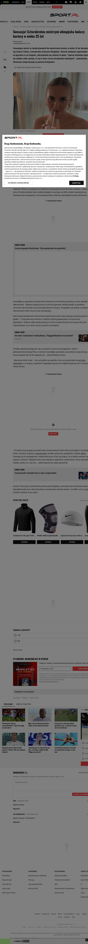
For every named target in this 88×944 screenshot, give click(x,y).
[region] (44, 161)
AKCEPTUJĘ (76, 183)
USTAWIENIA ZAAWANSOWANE (18, 183)
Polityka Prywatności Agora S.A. (31, 178)
